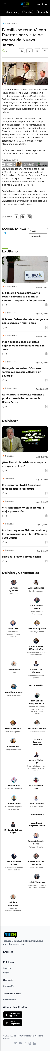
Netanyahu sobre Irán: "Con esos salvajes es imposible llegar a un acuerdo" (21, 372)
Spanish (7, 968)
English (6, 972)
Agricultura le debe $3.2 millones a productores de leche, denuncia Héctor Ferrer (23, 398)
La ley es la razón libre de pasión (21, 556)
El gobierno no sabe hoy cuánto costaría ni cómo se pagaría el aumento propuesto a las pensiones (23, 296)
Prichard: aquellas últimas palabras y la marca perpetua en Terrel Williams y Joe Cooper (24, 534)
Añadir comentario (35, 232)
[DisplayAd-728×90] (25, 164)
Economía (43, 12)
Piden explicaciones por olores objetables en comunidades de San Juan (23, 345)
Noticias (28, 12)
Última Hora (11, 12)
